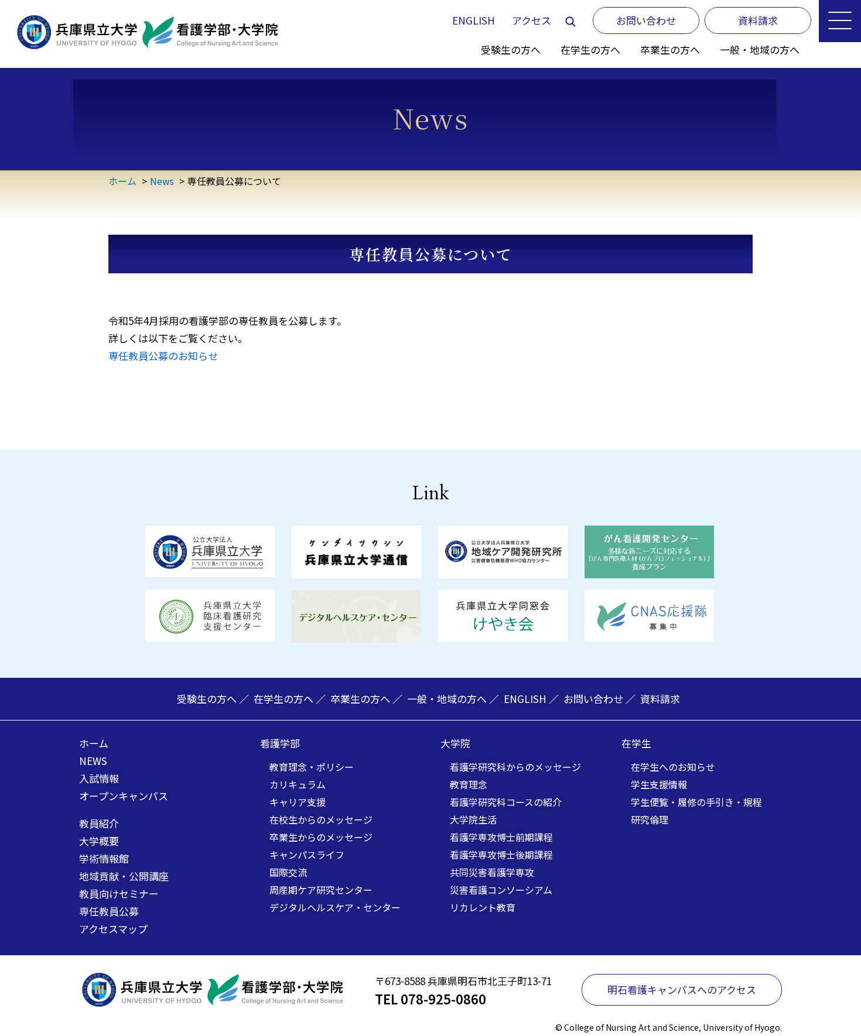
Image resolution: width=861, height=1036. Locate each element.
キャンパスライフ (306, 855)
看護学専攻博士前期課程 (501, 837)
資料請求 (660, 698)
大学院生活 (473, 819)
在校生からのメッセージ (321, 819)
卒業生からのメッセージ (321, 837)
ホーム (122, 181)
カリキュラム (297, 784)
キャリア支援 (297, 802)
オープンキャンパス (123, 795)
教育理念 (468, 784)
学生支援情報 (659, 784)
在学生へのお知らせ (673, 767)
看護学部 (280, 743)
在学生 (636, 743)
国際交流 (288, 872)
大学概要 (99, 840)
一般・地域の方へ (760, 49)
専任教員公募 (109, 911)
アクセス (531, 20)
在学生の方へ (590, 49)
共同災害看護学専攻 (492, 872)
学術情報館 (104, 858)
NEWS (93, 760)
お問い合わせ (593, 698)
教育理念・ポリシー (311, 767)
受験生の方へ (511, 49)
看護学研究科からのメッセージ (515, 767)
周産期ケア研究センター (321, 890)
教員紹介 (99, 823)
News (162, 181)
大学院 (455, 743)
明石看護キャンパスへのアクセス (681, 989)
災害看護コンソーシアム (501, 890)
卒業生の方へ (670, 49)
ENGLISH (473, 20)
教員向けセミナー (119, 893)
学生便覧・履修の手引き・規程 (696, 802)
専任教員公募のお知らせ (163, 355)
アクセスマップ (113, 928)
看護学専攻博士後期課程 (501, 855)
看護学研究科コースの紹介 (506, 802)
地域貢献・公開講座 (124, 876)
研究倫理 (649, 819)
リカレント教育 (482, 907)
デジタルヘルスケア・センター (335, 907)
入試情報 (99, 778)
